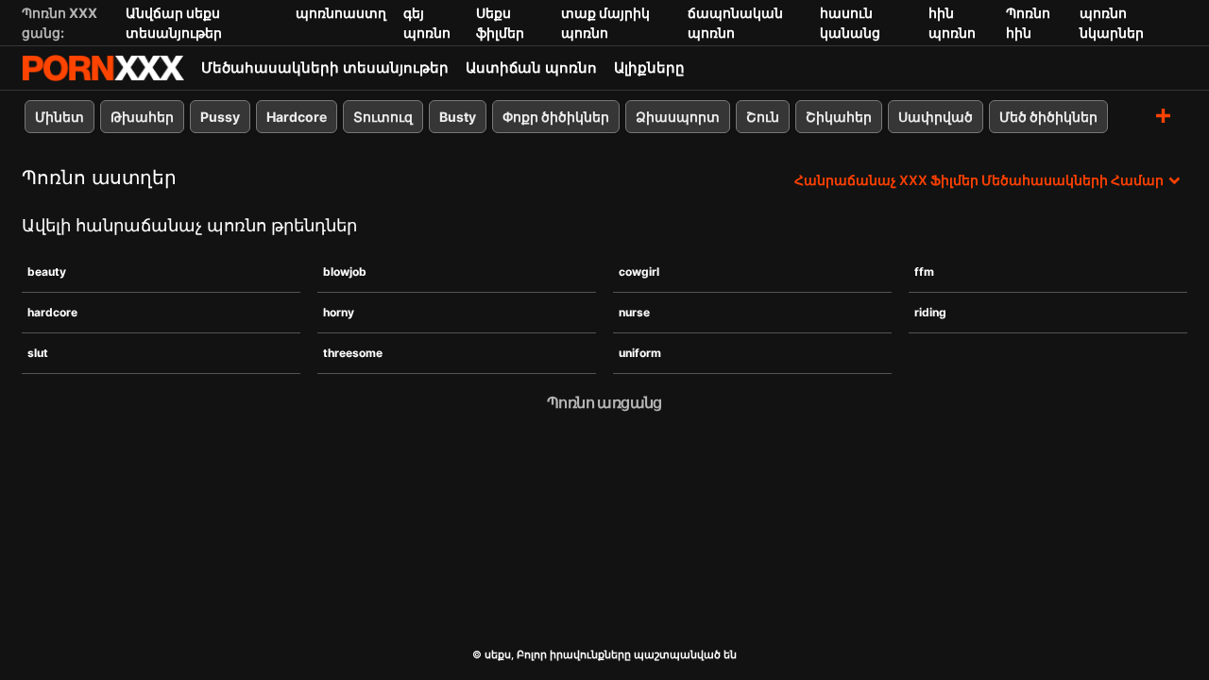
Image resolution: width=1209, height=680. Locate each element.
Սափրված (935, 117)
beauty (46, 271)
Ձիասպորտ (678, 117)
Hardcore (296, 117)
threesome (353, 353)
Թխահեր (142, 117)
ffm (924, 271)
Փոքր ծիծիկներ (555, 117)
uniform (640, 353)
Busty (457, 117)
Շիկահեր (839, 117)
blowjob (344, 271)
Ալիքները (649, 67)
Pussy (220, 117)
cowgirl (639, 271)
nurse (634, 312)
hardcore (52, 312)
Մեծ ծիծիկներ (1048, 117)
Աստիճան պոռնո (531, 67)
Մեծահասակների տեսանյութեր (325, 67)
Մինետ (59, 117)
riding (930, 312)
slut (37, 353)
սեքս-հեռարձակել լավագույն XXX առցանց (103, 68)
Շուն (762, 117)
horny (338, 312)
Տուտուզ (383, 117)
